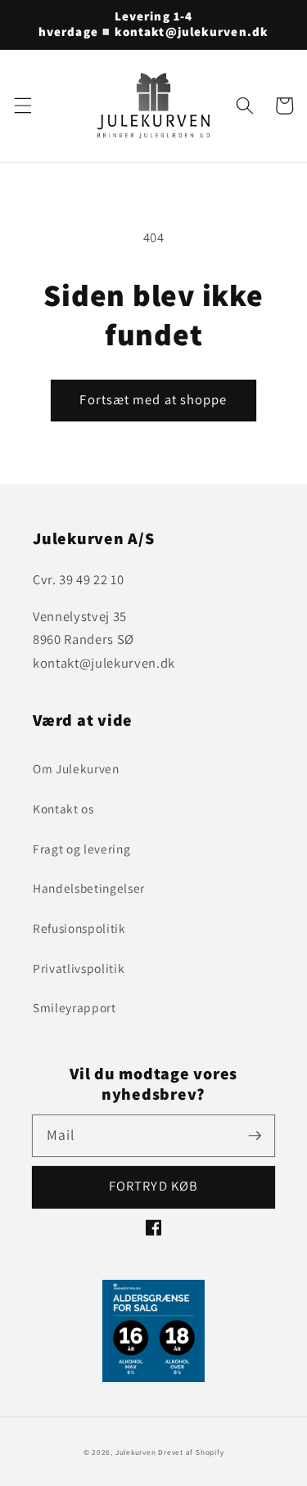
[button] (22, 105)
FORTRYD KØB (153, 1186)
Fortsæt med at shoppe (153, 399)
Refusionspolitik (79, 928)
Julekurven (135, 1452)
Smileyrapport (74, 1007)
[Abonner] (254, 1135)
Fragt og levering (81, 848)
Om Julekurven (76, 768)
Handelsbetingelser (89, 888)
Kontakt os (63, 808)
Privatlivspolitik (78, 968)
